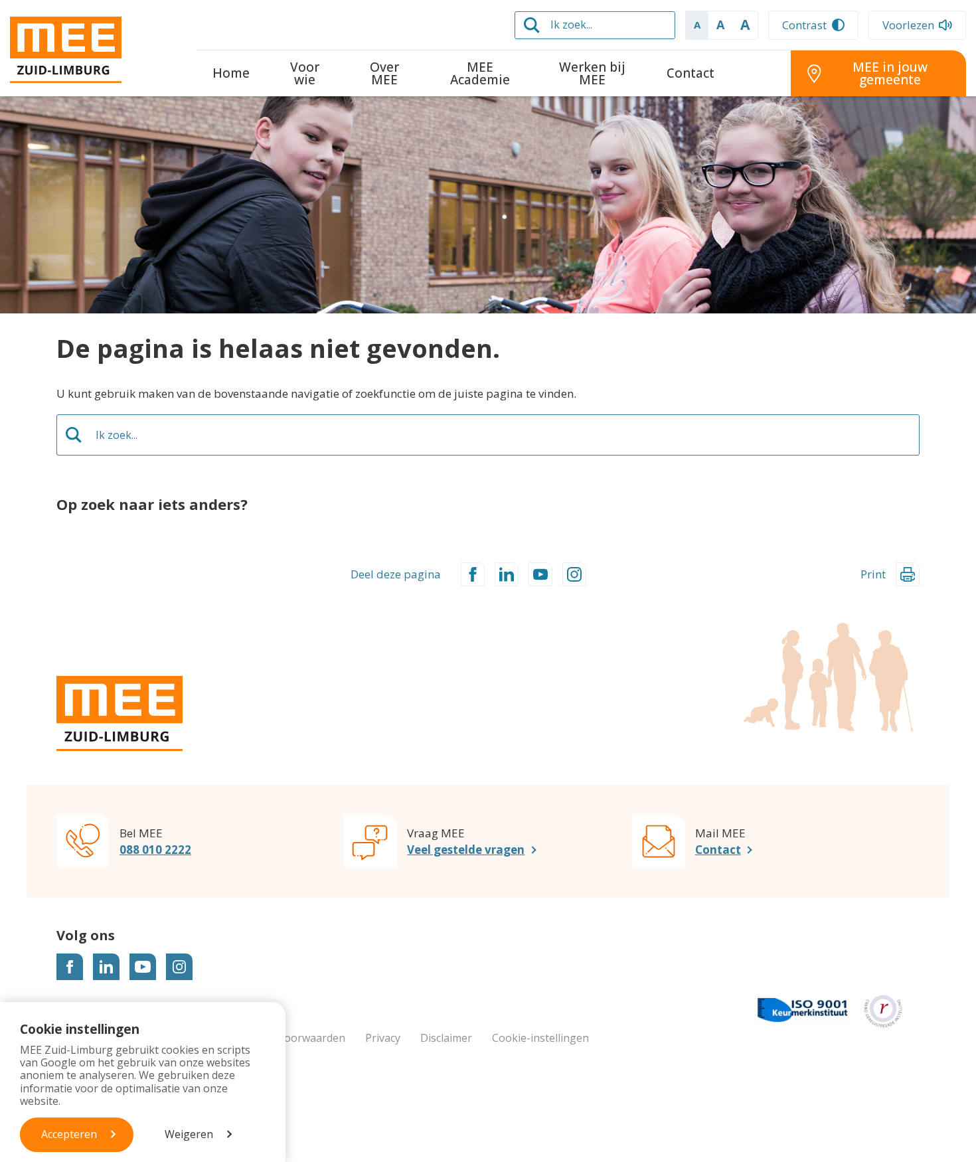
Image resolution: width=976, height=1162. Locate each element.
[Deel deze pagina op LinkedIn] (507, 574)
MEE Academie (480, 73)
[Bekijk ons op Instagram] (179, 967)
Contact (690, 73)
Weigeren (189, 1134)
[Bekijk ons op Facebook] (69, 967)
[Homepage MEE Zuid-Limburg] (93, 50)
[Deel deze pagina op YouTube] (540, 574)
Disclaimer (446, 1038)
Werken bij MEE (592, 73)
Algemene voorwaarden (285, 1038)
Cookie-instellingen (540, 1038)
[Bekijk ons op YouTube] (142, 967)
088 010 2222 (155, 849)
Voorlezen (908, 25)
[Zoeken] (531, 25)
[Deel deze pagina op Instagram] (574, 574)
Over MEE (384, 73)
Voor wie (304, 73)
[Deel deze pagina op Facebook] (473, 574)
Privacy (382, 1038)
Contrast (804, 25)
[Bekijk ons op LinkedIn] (106, 967)
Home (231, 73)
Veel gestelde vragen (466, 849)
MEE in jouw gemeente (890, 73)
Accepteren (69, 1134)
